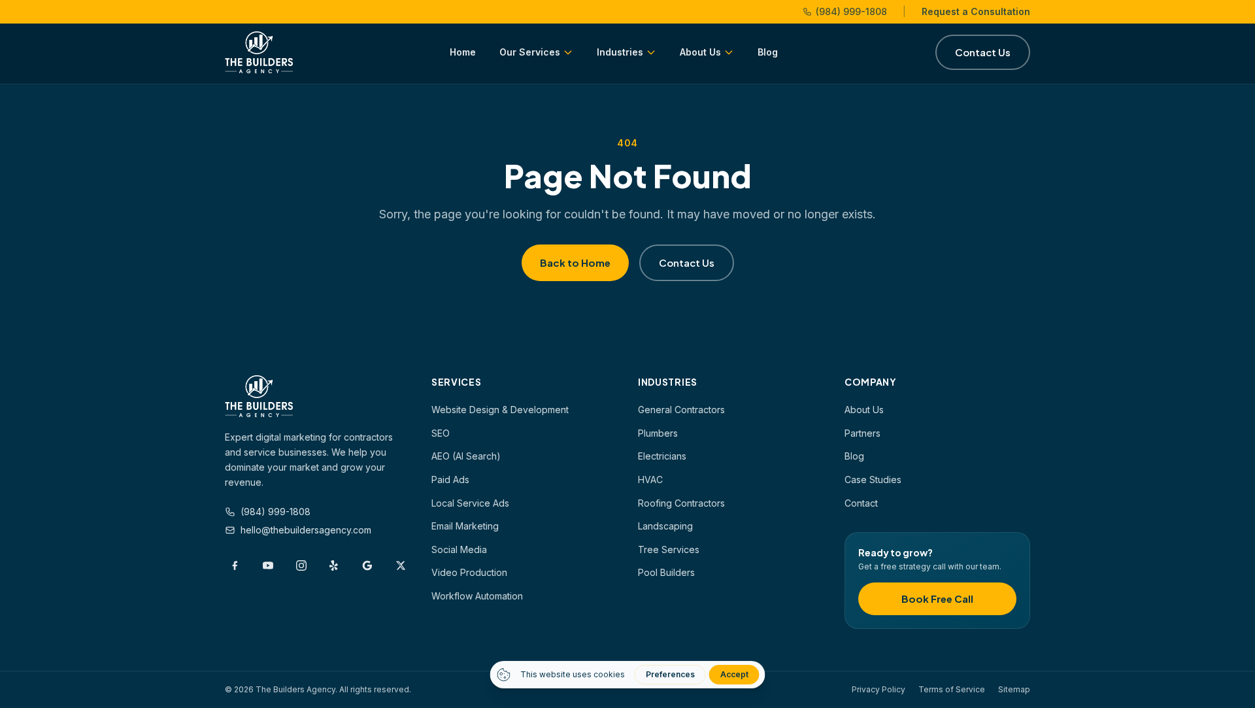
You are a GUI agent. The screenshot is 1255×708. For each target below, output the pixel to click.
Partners (862, 433)
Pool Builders (666, 572)
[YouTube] (268, 565)
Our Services (529, 52)
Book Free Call (937, 598)
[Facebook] (235, 565)
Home (463, 52)
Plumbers (658, 433)
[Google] (368, 565)
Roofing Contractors (681, 503)
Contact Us (983, 52)
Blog (768, 52)
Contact (861, 503)
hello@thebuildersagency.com (306, 529)
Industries (620, 52)
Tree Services (668, 549)
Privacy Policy (878, 689)
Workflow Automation (477, 595)
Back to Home (575, 262)
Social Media (459, 549)
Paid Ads (450, 479)
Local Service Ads (470, 503)
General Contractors (681, 409)
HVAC (650, 479)
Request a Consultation (976, 11)
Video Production (469, 572)
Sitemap (1014, 689)
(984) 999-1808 (851, 11)
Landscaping (665, 525)
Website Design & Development (500, 409)
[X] (400, 565)
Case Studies (873, 479)
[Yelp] (334, 565)
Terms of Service (951, 689)
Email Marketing (465, 525)
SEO (440, 433)
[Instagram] (301, 565)
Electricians (662, 456)
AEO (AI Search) (466, 456)
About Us (700, 52)
